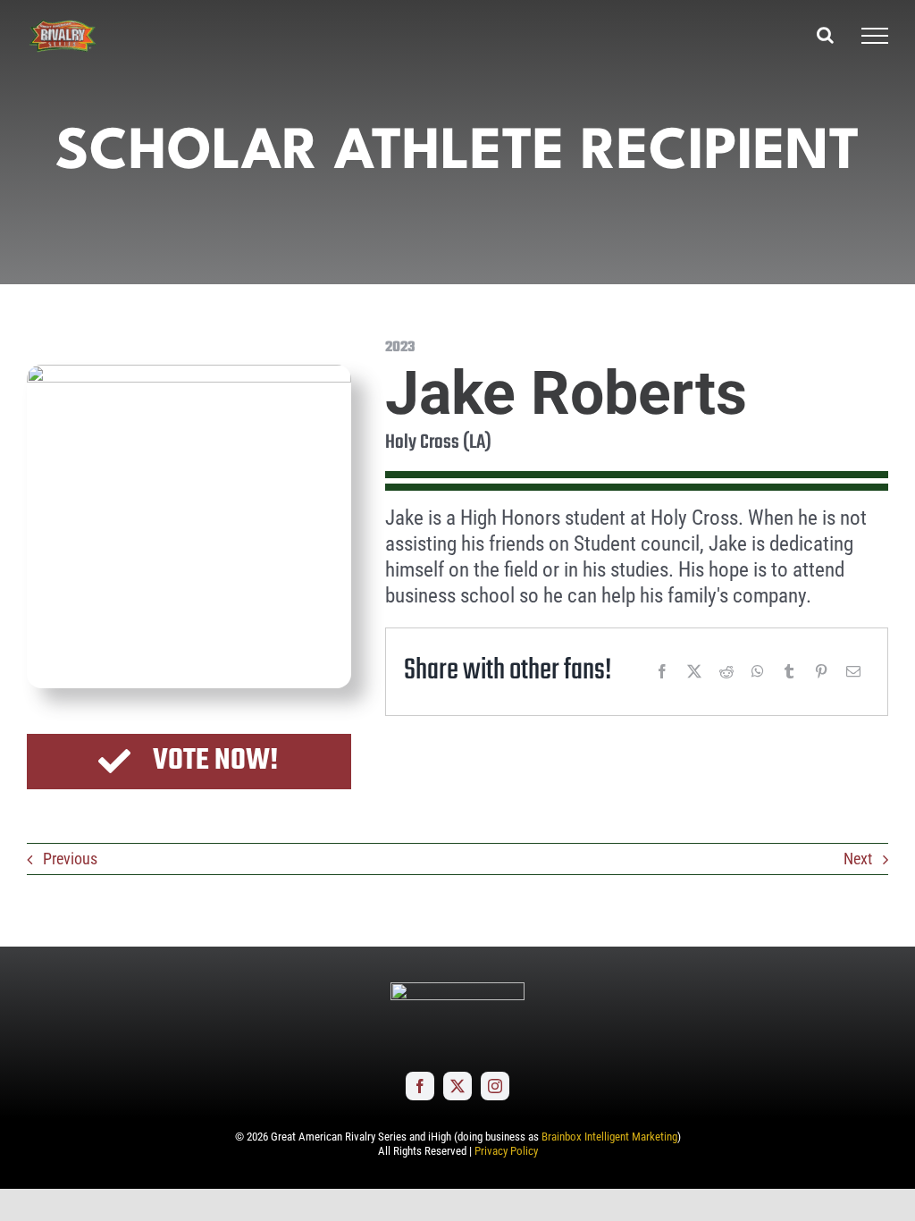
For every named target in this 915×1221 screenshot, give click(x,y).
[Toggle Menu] (874, 36)
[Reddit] (726, 671)
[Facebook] (662, 671)
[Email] (853, 671)
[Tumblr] (789, 671)
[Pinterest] (821, 671)
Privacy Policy (506, 1151)
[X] (694, 671)
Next (858, 858)
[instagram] (495, 1086)
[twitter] (457, 1086)
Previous (70, 858)
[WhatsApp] (758, 671)
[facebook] (420, 1086)
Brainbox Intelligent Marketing (609, 1136)
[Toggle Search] (825, 35)
